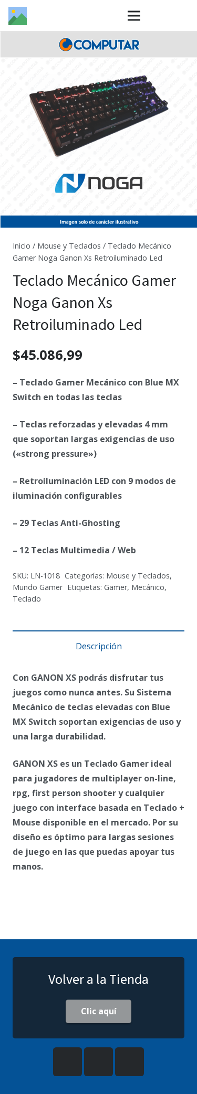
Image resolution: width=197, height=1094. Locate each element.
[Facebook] (67, 1061)
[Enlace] (17, 16)
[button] (180, 48)
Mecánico (147, 587)
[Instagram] (98, 1061)
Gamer (115, 587)
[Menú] (134, 16)
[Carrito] (183, 15)
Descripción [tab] (99, 646)
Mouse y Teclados (69, 246)
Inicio (21, 246)
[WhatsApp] (129, 1061)
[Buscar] (159, 15)
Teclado (27, 599)
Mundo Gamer (38, 587)
